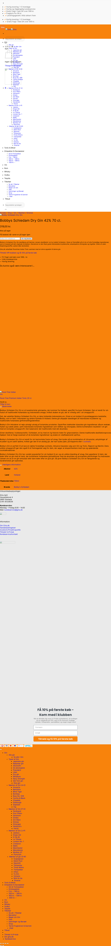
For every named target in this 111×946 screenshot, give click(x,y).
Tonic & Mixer (10, 148)
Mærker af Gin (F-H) (16, 88)
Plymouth (17, 124)
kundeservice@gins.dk (13, 510)
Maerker (21, 213)
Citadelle (16, 81)
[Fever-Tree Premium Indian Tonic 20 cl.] (8, 392)
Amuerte (16, 71)
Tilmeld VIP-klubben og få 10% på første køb (18, 253)
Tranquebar (17, 136)
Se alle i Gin (17, 46)
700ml (16, 481)
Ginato (15, 95)
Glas (10, 189)
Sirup (10, 193)
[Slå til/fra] (1, 465)
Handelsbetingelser (8, 528)
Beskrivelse (6, 406)
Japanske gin (17, 50)
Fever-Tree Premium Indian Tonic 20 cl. (16, 398)
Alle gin (11, 45)
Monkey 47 (17, 123)
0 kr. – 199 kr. (13, 157)
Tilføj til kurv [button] (5, 404)
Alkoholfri (16, 53)
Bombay (16, 76)
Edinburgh (16, 83)
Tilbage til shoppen (13, 66)
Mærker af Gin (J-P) (15, 105)
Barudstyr (12, 186)
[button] (9, 46)
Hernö (16, 104)
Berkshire (16, 72)
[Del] (5, 943)
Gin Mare (16, 97)
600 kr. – (12, 162)
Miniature (16, 62)
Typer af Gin (13, 48)
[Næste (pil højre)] (3, 945)
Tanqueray (17, 133)
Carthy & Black (18, 79)
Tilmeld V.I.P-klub (7, 532)
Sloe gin (16, 67)
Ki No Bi (15, 110)
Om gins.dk (9, 937)
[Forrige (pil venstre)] (1, 945)
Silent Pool (17, 130)
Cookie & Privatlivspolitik (10, 530)
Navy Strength (18, 64)
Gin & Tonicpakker (15, 154)
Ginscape (16, 100)
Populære (16, 57)
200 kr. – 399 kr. (14, 159)
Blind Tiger (16, 74)
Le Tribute (16, 112)
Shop (10, 213)
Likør (14, 59)
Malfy (15, 117)
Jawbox (15, 107)
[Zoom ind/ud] (1, 943)
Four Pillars (16, 91)
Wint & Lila (17, 143)
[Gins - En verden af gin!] (8, 29)
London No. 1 (17, 114)
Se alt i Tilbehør (14, 184)
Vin (5, 165)
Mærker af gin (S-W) (16, 126)
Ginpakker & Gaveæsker (14, 151)
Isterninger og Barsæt (16, 191)
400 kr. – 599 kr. (14, 160)
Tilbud (7, 199)
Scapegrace (17, 128)
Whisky (7, 171)
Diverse (16, 145)
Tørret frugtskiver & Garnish (18, 194)
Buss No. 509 (17, 78)
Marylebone (17, 121)
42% (16, 469)
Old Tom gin (17, 65)
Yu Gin (16, 140)
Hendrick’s (16, 102)
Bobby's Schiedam (21, 487)
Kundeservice (10, 939)
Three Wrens (18, 135)
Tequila (7, 178)
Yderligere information (11, 464)
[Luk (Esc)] (8, 943)
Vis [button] (1, 394)
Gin (5, 42)
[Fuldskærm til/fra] (3, 943)
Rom (6, 168)
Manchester (17, 119)
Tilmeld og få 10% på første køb (55, 738)
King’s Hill (16, 109)
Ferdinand (16, 90)
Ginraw (15, 98)
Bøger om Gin (13, 188)
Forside (3, 213)
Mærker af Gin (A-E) (15, 69)
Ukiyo (15, 138)
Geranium (16, 93)
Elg (15, 86)
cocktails (87, 441)
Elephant (16, 85)
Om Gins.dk (5, 525)
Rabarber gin (17, 52)
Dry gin (15, 60)
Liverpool (16, 116)
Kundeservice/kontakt (9, 534)
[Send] (6, 43)
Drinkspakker (13, 155)
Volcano (16, 142)
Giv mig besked (26, 238)
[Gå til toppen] (1, 749)
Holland (17, 475)
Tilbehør (7, 182)
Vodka (7, 175)
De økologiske (18, 55)
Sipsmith (16, 131)
